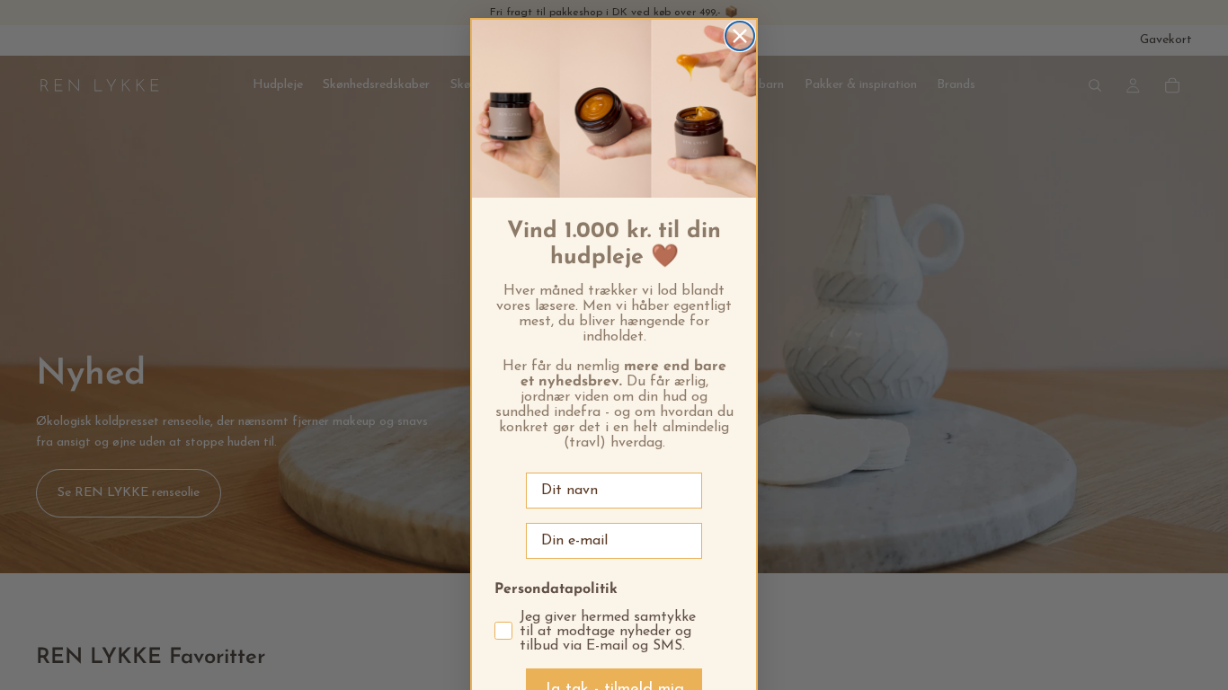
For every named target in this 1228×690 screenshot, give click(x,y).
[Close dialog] (739, 36)
